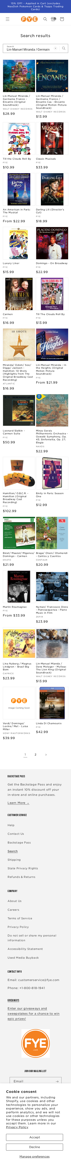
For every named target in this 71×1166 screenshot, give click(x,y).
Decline (34, 1147)
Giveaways (13, 1000)
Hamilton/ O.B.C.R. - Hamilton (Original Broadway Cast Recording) (15, 498)
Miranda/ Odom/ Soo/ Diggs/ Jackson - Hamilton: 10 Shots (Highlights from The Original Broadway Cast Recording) (18, 372)
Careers (13, 909)
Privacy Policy (17, 1127)
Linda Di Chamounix (49, 723)
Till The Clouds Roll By (50, 314)
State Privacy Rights (23, 868)
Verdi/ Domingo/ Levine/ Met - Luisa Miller (15, 726)
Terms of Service (20, 918)
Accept (34, 1137)
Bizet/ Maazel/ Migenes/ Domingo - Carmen (18, 555)
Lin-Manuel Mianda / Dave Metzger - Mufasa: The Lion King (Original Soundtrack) (51, 668)
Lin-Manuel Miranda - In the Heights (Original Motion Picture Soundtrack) (51, 369)
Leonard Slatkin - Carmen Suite (14, 432)
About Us (15, 901)
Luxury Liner (11, 263)
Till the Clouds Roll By (17, 158)
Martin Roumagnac (15, 606)
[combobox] (35, 48)
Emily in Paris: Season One (50, 495)
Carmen (8, 314)
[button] (7, 19)
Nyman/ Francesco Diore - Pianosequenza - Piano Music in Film (52, 609)
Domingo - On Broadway (52, 263)
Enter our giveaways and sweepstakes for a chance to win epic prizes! (34, 1014)
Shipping (14, 859)
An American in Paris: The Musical (16, 211)
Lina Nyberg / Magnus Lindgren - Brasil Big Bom (17, 666)
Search (13, 851)
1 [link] (25, 754)
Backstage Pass (19, 842)
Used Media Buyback (23, 957)
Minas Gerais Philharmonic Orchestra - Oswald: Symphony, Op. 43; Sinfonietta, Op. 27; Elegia (52, 436)
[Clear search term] (55, 48)
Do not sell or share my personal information (32, 938)
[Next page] (46, 755)
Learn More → (18, 803)
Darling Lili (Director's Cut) (50, 211)
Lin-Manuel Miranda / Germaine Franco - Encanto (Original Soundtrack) (16, 100)
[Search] (64, 48)
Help (11, 825)
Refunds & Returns (21, 876)
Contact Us (16, 833)
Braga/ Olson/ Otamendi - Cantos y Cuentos (52, 555)
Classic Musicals (46, 158)
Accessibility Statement (25, 948)
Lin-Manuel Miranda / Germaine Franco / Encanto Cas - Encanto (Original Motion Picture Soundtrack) (51, 102)
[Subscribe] (57, 1081)
